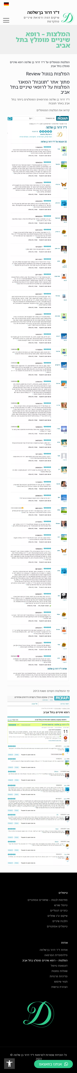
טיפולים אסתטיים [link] (57, 926)
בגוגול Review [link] (39, 74)
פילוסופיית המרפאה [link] (56, 955)
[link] (9, 1063)
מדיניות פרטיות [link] (59, 976)
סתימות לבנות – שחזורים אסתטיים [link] (48, 900)
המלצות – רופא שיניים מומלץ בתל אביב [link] (45, 960)
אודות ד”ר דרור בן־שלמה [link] (54, 950)
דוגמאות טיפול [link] (59, 965)
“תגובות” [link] (40, 82)
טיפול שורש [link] (61, 905)
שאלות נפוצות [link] (60, 971)
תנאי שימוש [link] (61, 981)
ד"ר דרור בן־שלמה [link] (43, 12)
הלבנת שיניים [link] (60, 921)
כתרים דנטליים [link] (59, 910)
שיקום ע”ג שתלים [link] (57, 916)
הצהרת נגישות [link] (59, 987)
